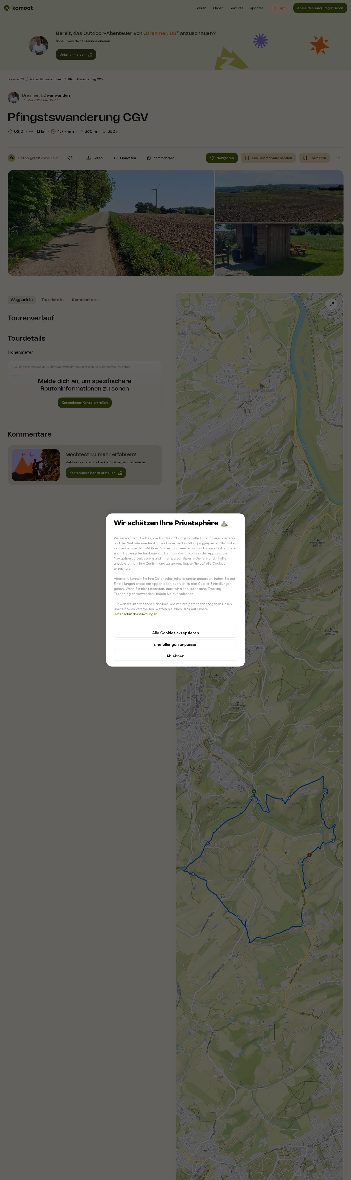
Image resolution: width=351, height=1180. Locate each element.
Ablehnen (175, 656)
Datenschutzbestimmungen (135, 614)
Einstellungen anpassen (175, 644)
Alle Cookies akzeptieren (175, 632)
